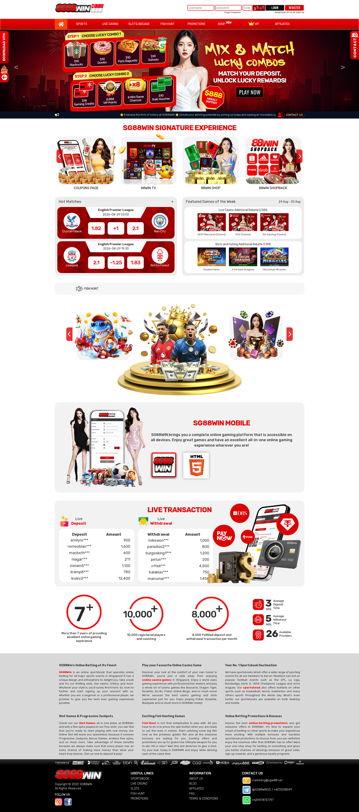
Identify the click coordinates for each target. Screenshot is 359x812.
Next (343, 67)
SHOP (222, 24)
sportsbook (251, 687)
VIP (256, 24)
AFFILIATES (282, 24)
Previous (16, 67)
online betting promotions (268, 723)
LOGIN (275, 8)
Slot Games (87, 723)
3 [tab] (179, 107)
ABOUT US (196, 778)
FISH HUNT (168, 24)
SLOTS (135, 788)
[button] (172, 201)
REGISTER (294, 8)
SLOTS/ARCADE (139, 24)
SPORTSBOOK (140, 778)
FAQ (191, 793)
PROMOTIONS (196, 24)
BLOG (193, 783)
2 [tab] (174, 107)
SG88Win (65, 672)
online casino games (157, 679)
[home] (80, 7)
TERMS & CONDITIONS (203, 798)
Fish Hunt (149, 723)
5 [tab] (189, 107)
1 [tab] (170, 107)
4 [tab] (184, 107)
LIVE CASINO (110, 24)
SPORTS (81, 24)
